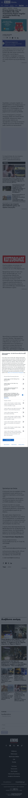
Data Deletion (6, 444)
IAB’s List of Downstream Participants (15, 372)
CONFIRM (8, 439)
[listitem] (14, 376)
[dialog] (14, 399)
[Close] (25, 353)
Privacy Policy (21, 444)
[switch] (23, 379)
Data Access (14, 444)
